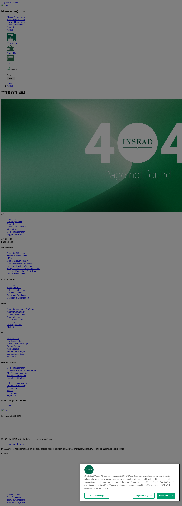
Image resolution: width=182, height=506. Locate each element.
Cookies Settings (97, 495)
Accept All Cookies (166, 495)
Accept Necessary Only (143, 495)
